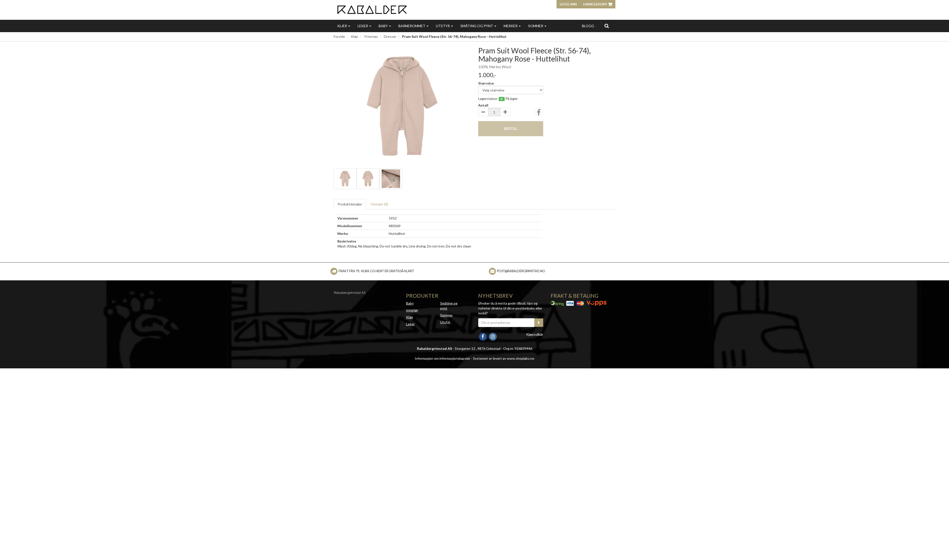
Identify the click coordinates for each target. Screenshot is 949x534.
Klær (342, 26)
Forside (339, 36)
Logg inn (568, 4)
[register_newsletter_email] (538, 322)
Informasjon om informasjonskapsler (442, 358)
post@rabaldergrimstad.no (521, 271)
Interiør (412, 310)
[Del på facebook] (538, 113)
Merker (511, 26)
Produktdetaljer (350, 204)
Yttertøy (371, 36)
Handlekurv (595, 4)
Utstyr (443, 26)
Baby (383, 26)
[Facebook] (483, 336)
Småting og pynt (477, 26)
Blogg (588, 26)
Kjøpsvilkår (534, 334)
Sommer (536, 26)
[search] (607, 26)
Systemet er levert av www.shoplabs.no (503, 358)
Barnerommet (412, 26)
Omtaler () (379, 204)
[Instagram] (492, 336)
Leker (363, 26)
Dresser (390, 36)
